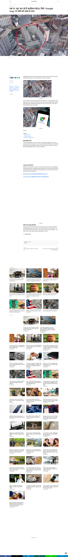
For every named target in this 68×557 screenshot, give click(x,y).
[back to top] (66, 553)
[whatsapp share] (15, 77)
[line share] (17, 77)
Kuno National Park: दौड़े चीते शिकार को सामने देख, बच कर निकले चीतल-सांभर (36, 176)
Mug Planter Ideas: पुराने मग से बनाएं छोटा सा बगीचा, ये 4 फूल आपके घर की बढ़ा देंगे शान (16, 400)
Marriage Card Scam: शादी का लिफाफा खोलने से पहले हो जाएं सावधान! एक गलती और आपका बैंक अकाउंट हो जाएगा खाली (50, 417)
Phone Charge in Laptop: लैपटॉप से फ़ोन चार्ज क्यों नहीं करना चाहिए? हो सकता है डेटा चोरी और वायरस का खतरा (51, 487)
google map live (11, 87)
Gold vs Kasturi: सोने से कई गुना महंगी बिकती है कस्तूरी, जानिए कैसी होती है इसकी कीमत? (33, 434)
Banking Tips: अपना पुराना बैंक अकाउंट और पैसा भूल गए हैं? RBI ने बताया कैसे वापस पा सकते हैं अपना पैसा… (33, 451)
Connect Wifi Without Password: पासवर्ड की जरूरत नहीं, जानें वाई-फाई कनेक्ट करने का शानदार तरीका (33, 400)
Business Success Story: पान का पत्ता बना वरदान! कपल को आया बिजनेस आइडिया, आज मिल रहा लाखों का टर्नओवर (50, 400)
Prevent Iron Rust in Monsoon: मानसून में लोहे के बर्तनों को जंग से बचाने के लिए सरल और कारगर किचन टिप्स (16, 280)
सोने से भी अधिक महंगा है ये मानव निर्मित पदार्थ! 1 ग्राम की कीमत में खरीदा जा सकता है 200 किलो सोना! (17, 364)
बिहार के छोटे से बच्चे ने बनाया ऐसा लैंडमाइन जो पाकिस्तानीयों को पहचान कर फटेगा (35, 174)
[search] (58, 1)
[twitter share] (12, 77)
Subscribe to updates (28, 234)
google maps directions (12, 89)
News (10, 6)
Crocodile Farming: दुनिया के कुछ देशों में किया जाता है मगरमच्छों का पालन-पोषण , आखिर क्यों (16, 382)
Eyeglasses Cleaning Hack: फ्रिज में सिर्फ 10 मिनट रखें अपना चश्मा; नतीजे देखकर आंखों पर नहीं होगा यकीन (17, 469)
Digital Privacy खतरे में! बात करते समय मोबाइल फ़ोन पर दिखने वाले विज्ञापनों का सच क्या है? (16, 434)
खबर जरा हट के (13, 6)
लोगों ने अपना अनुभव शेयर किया (29, 137)
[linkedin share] (13, 77)
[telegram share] (19, 77)
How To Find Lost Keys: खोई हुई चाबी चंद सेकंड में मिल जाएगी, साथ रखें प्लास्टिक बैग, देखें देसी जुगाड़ (50, 434)
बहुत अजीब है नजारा (27, 134)
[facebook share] (10, 77)
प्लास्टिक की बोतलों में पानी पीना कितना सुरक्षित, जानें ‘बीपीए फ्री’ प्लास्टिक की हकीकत (16, 487)
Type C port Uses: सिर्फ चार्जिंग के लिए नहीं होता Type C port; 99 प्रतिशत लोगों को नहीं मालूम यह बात (50, 364)
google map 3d (16, 86)
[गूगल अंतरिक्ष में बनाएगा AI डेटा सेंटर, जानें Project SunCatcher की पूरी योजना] (34, 409)
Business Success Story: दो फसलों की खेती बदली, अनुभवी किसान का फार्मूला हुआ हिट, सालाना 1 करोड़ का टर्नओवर (16, 451)
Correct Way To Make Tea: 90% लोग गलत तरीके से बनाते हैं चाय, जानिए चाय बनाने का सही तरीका (33, 487)
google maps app (15, 88)
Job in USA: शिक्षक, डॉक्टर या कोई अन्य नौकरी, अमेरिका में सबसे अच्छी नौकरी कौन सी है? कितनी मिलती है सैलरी (33, 311)
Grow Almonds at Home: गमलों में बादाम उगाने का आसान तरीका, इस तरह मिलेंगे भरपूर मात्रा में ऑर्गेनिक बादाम (50, 280)
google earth (11, 86)
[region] (34, 66)
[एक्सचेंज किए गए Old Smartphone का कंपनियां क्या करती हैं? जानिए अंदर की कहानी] (17, 409)
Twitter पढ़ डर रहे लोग (27, 136)
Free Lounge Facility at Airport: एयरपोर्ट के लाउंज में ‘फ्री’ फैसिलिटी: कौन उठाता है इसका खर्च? (50, 469)
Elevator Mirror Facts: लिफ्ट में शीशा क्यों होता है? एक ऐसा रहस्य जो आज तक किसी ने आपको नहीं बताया (17, 294)
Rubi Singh (29, 241)
